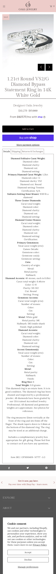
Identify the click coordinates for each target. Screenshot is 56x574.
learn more (42, 484)
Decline (28, 559)
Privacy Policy (40, 544)
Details (6, 151)
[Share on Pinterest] (46, 467)
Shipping (16, 151)
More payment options (28, 144)
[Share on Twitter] (27, 467)
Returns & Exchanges (32, 151)
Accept (28, 552)
